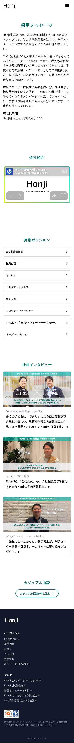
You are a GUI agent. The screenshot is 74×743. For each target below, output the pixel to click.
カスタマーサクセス (17, 287)
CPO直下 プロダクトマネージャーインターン (31, 322)
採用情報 (9, 658)
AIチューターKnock (15, 663)
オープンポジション (17, 334)
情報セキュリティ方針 (16, 690)
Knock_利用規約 (13, 685)
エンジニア (12, 298)
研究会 (8, 648)
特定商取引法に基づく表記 (19, 700)
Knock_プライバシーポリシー (21, 680)
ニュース (9, 653)
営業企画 (11, 263)
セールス (11, 275)
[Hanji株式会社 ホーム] (10, 5)
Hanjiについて (12, 638)
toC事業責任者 (14, 251)
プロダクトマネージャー (20, 310)
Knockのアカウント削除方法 (20, 695)
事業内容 (9, 643)
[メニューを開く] (67, 5)
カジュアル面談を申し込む (35, 593)
